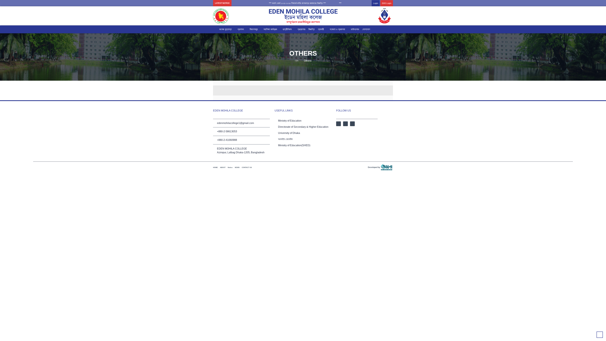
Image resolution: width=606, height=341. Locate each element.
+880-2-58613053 (227, 131)
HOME (215, 167)
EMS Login (386, 3)
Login (375, 3)
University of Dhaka (289, 133)
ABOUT (223, 167)
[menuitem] (379, 3)
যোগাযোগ (366, 29)
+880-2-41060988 (227, 140)
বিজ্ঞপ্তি (311, 29)
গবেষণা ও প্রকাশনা (337, 29)
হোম (296, 60)
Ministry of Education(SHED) (294, 145)
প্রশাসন (241, 29)
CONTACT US (247, 167)
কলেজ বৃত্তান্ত (225, 29)
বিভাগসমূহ (254, 29)
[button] (285, 3)
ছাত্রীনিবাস (287, 29)
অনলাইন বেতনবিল (285, 139)
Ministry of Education (289, 120)
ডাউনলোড (355, 29)
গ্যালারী (321, 29)
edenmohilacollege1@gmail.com (235, 123)
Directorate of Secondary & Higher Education (303, 127)
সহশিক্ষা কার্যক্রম (270, 29)
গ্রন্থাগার (301, 29)
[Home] (214, 29)
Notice (230, 167)
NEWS (237, 167)
